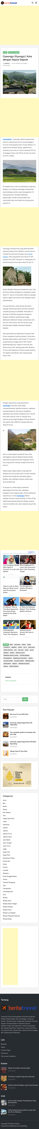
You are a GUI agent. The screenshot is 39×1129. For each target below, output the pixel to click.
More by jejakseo (10, 681)
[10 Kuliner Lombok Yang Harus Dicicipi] (4, 1077)
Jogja (4, 849)
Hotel (5, 821)
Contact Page (5, 1050)
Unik (4, 894)
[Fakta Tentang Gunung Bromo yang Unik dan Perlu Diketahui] (4, 1110)
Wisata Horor (7, 910)
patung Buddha (24, 655)
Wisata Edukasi (8, 907)
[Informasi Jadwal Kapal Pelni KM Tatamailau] (6, 723)
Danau (5, 809)
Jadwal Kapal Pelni (10, 1028)
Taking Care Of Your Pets (18, 751)
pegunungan (8, 658)
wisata (6, 666)
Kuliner (5, 867)
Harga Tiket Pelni (8, 818)
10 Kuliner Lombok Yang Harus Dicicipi (21, 1076)
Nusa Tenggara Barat (10, 876)
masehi (12, 652)
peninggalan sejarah (20, 658)
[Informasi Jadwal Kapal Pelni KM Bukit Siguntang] (6, 742)
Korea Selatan (8, 650)
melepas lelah (20, 652)
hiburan (13, 647)
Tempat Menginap (9, 882)
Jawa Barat (6, 840)
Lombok (5, 870)
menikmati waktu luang (11, 655)
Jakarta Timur (7, 834)
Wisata (5, 898)
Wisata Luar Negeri (14, 52)
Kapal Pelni (6, 855)
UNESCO (14, 663)
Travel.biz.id (7, 139)
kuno (26, 650)
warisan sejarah (24, 663)
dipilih (24, 644)
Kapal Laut (6, 852)
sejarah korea (19, 661)
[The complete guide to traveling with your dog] (6, 732)
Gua (4, 815)
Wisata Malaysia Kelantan (11, 916)
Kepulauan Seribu (9, 858)
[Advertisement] (19, 25)
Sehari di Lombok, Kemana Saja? (19, 1068)
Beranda (3, 1044)
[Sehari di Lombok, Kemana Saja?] (4, 1068)
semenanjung (29, 661)
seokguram (7, 663)
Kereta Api (6, 861)
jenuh (20, 647)
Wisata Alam (7, 901)
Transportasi (7, 888)
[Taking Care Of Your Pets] (6, 751)
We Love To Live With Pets (19, 714)
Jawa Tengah (7, 843)
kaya (25, 647)
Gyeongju (6, 406)
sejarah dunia (8, 661)
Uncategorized (8, 891)
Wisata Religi (7, 919)
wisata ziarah (13, 666)
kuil (15, 650)
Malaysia (6, 873)
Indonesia (6, 825)
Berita (5, 806)
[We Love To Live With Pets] (6, 714)
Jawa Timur (7, 846)
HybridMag (23, 1126)
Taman (5, 879)
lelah (31, 650)
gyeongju (7, 647)
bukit (11, 644)
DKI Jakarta (6, 812)
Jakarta (5, 831)
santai (30, 658)
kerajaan (31, 647)
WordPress (12, 1126)
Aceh (4, 800)
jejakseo (7, 63)
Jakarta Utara (7, 837)
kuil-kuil (20, 650)
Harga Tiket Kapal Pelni (14, 1026)
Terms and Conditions (8, 1056)
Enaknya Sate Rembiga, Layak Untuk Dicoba (23, 1085)
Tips (4, 885)
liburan (6, 652)
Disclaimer (4, 1053)
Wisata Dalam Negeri (10, 904)
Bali (4, 803)
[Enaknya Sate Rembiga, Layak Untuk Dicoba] (4, 1085)
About (3, 1047)
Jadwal (5, 828)
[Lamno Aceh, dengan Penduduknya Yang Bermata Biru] (4, 1101)
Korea (5, 52)
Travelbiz (17, 1124)
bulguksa (17, 644)
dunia (29, 644)
